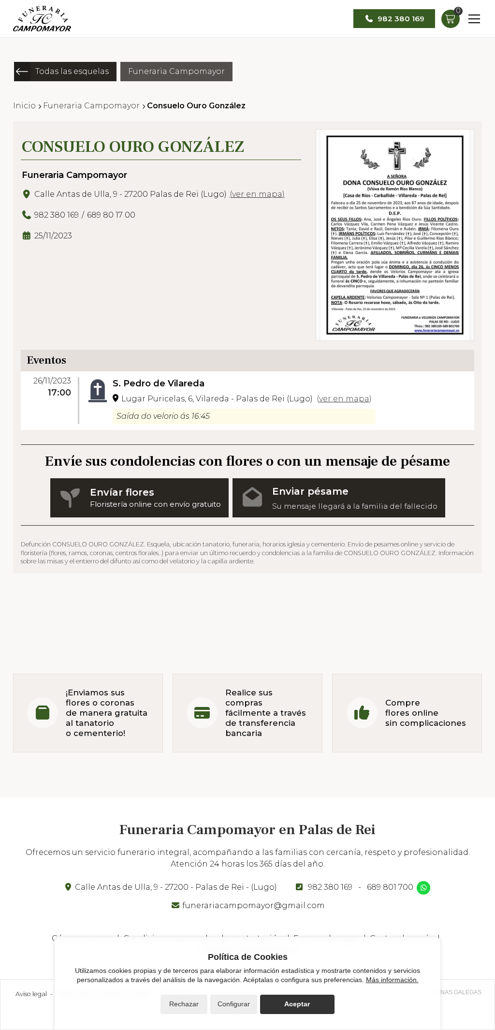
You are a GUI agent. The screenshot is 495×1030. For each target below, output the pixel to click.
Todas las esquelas (72, 71)
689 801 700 (390, 887)
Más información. (392, 980)
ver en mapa (257, 194)
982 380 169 (330, 887)
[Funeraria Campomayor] (42, 18)
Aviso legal (31, 994)
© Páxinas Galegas (451, 992)
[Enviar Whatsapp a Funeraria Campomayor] (423, 888)
